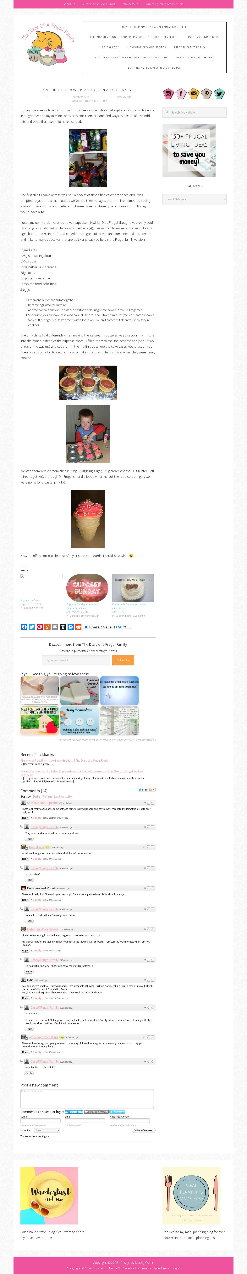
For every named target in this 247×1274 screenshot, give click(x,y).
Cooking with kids (112, 740)
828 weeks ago (66, 827)
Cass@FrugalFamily (44, 827)
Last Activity (63, 796)
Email (68, 1116)
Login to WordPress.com (96, 1112)
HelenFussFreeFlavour (43, 929)
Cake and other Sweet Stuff (87, 740)
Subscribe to (27, 1130)
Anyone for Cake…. (31, 600)
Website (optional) (119, 1116)
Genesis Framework (137, 1268)
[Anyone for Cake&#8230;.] (41, 586)
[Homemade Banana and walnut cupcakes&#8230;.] (133, 588)
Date (36, 796)
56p (61, 1037)
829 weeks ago (65, 803)
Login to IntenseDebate (74, 1112)
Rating (47, 796)
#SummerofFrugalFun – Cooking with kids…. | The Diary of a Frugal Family (64, 760)
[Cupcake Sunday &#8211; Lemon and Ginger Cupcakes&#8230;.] (87, 588)
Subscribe (123, 660)
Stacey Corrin (144, 1262)
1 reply (37, 817)
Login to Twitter (117, 1112)
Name (23, 1116)
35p (47, 847)
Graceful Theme (105, 1268)
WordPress (161, 1268)
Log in (175, 1268)
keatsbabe (36, 847)
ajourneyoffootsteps (43, 1037)
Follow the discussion (152, 789)
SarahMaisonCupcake (42, 803)
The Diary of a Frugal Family (48, 44)
